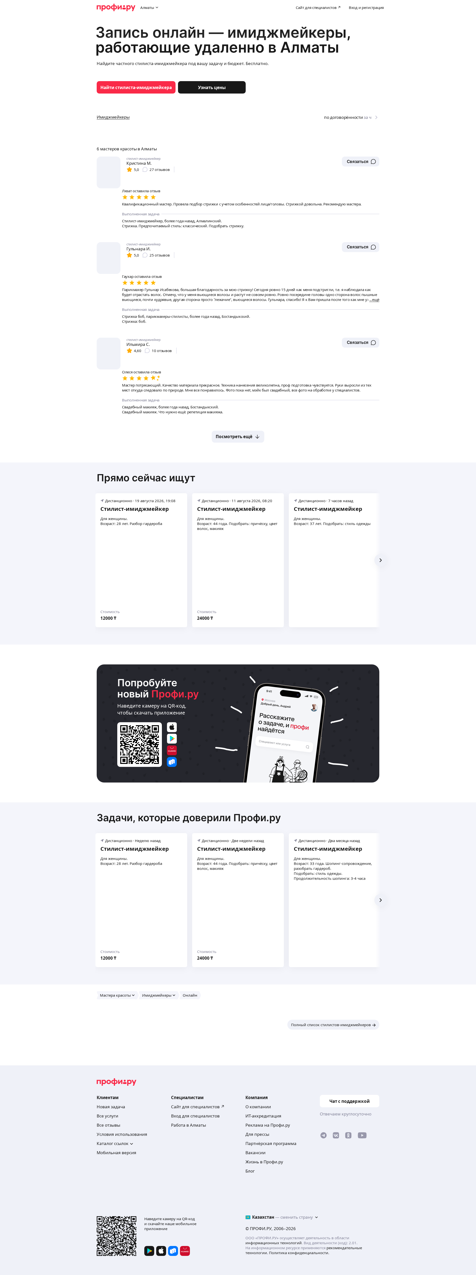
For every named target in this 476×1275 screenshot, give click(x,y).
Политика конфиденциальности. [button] (299, 1252)
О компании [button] (258, 1107)
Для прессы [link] (257, 1134)
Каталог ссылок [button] (112, 1143)
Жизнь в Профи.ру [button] (264, 1162)
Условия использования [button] (122, 1134)
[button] (360, 161)
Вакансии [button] (255, 1152)
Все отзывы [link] (108, 1125)
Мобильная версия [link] (116, 1152)
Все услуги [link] (107, 1116)
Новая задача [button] (111, 1107)
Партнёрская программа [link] (271, 1143)
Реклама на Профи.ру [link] (267, 1125)
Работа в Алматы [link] (188, 1125)
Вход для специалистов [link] (195, 1116)
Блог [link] (250, 1171)
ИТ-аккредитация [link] (263, 1116)
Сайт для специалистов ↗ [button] (198, 1107)
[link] (136, 87)
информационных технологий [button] (273, 1242)
